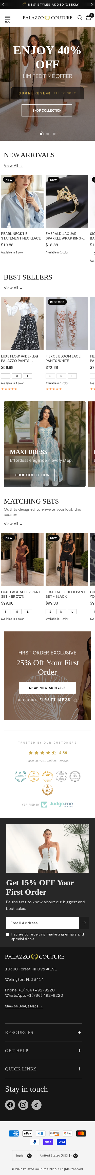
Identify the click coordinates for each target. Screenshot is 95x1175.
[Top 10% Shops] (47, 789)
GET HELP (16, 1050)
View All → (13, 165)
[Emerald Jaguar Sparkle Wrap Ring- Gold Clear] (67, 201)
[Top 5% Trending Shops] (75, 776)
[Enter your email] (84, 923)
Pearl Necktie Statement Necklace (21, 236)
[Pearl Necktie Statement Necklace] (22, 201)
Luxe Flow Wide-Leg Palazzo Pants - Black (19, 358)
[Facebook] (10, 1105)
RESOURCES (19, 1032)
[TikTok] (36, 1105)
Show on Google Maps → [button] (24, 1006)
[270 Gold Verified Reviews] (47, 776)
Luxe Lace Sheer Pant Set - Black (65, 594)
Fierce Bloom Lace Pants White (63, 358)
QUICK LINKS (21, 1068)
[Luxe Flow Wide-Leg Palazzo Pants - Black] (22, 323)
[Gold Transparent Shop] (34, 776)
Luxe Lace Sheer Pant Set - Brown (21, 594)
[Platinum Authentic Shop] (20, 776)
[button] (47, 110)
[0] (87, 18)
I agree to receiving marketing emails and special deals (47, 936)
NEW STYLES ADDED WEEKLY (50, 5)
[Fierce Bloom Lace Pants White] (67, 323)
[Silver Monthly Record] (61, 776)
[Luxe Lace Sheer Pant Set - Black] (67, 559)
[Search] (80, 18)
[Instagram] (23, 1105)
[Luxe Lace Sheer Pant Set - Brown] (22, 559)
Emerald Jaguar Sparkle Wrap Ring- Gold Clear (64, 236)
